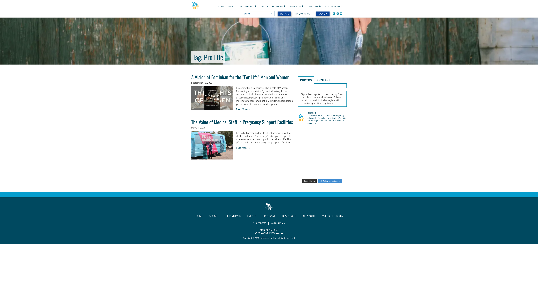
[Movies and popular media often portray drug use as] (305, 142)
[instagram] (334, 13)
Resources (296, 6)
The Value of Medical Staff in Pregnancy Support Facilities (242, 122)
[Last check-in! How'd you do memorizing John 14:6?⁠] (305, 132)
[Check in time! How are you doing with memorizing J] (322, 162)
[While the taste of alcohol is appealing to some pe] (339, 152)
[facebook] (338, 13)
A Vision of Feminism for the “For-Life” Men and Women (240, 77)
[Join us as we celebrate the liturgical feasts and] (322, 142)
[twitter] (341, 13)
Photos (306, 80)
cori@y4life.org (302, 13)
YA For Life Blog (334, 6)
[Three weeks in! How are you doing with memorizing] (339, 142)
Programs (278, 6)
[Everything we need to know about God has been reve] (339, 162)
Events (264, 6)
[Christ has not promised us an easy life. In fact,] (305, 152)
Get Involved (247, 6)
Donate (284, 13)
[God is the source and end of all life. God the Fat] (322, 132)
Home (221, 6)
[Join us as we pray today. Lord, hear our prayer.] (339, 132)
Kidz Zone (313, 6)
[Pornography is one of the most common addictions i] (322, 172)
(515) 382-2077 (259, 223)
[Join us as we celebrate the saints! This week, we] (305, 162)
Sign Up (323, 13)
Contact (323, 80)
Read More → (243, 109)
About (231, 6)
